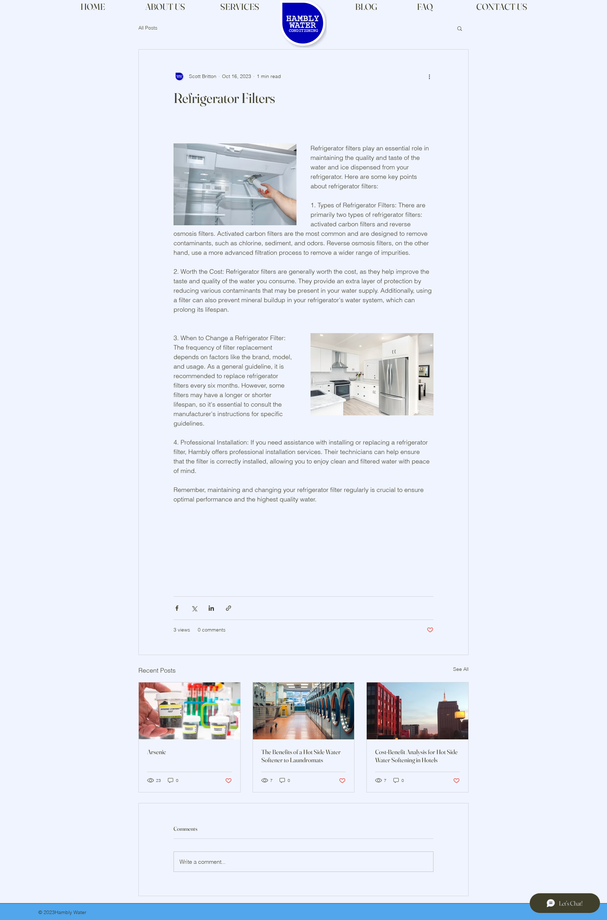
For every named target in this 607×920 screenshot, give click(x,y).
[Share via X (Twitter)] (194, 608)
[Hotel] (417, 710)
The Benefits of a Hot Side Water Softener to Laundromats (301, 756)
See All (461, 669)
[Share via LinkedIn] (211, 608)
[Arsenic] (189, 710)
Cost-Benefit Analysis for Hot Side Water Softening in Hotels (416, 756)
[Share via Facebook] (177, 608)
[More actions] (429, 76)
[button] (459, 28)
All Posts (147, 28)
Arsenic (156, 752)
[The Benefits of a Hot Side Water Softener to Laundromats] (303, 710)
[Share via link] (228, 608)
